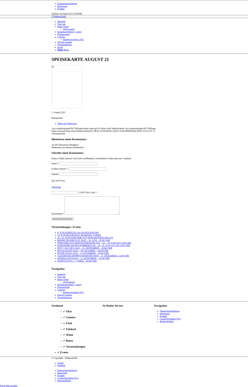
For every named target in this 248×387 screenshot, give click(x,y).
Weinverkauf (69, 282)
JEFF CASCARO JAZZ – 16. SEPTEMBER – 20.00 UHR (84, 248)
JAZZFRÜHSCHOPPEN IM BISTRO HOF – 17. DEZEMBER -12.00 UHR (93, 256)
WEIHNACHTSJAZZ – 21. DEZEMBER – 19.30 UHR (83, 258)
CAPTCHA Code (87, 192)
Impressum (62, 6)
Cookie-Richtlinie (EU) (170, 319)
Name (55, 163)
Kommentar (58, 214)
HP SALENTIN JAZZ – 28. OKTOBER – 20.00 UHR (82, 250)
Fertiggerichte (63, 287)
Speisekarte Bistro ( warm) (69, 284)
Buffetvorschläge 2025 (73, 292)
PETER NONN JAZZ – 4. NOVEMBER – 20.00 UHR (83, 253)
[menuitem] (126, 3)
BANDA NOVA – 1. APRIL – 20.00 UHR (77, 261)
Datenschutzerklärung (67, 3)
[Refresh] (56, 187)
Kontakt (61, 9)
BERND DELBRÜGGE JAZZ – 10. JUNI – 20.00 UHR (83, 240)
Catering (61, 290)
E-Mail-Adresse (60, 169)
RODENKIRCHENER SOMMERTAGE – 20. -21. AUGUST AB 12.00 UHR (93, 245)
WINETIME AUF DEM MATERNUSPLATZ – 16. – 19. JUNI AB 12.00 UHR (94, 243)
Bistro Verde (63, 279)
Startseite (61, 274)
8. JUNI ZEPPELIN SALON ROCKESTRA (78, 232)
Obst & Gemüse (64, 295)
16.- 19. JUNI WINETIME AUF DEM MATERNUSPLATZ (85, 238)
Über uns (61, 277)
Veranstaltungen (64, 297)
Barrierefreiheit (166, 321)
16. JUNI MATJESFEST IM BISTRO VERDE (79, 235)
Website (55, 174)
